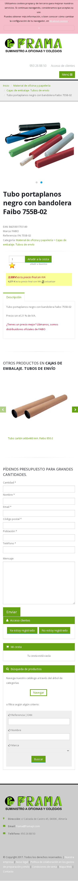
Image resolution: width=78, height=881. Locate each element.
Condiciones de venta (44, 866)
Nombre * (9, 494)
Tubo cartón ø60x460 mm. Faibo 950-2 (30, 438)
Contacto (8, 871)
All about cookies (59, 20)
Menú (66, 74)
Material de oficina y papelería (31, 85)
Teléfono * (9, 543)
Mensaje (8, 558)
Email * (7, 507)
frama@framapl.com (28, 826)
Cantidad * (9, 482)
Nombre (16, 730)
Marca (15, 745)
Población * (10, 531)
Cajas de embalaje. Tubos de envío (28, 90)
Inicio (6, 85)
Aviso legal (22, 861)
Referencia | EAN (21, 715)
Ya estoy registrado (22, 630)
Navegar (38, 692)
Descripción (13, 297)
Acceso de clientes (63, 66)
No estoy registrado (55, 630)
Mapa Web (65, 866)
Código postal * (12, 519)
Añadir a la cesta (38, 259)
